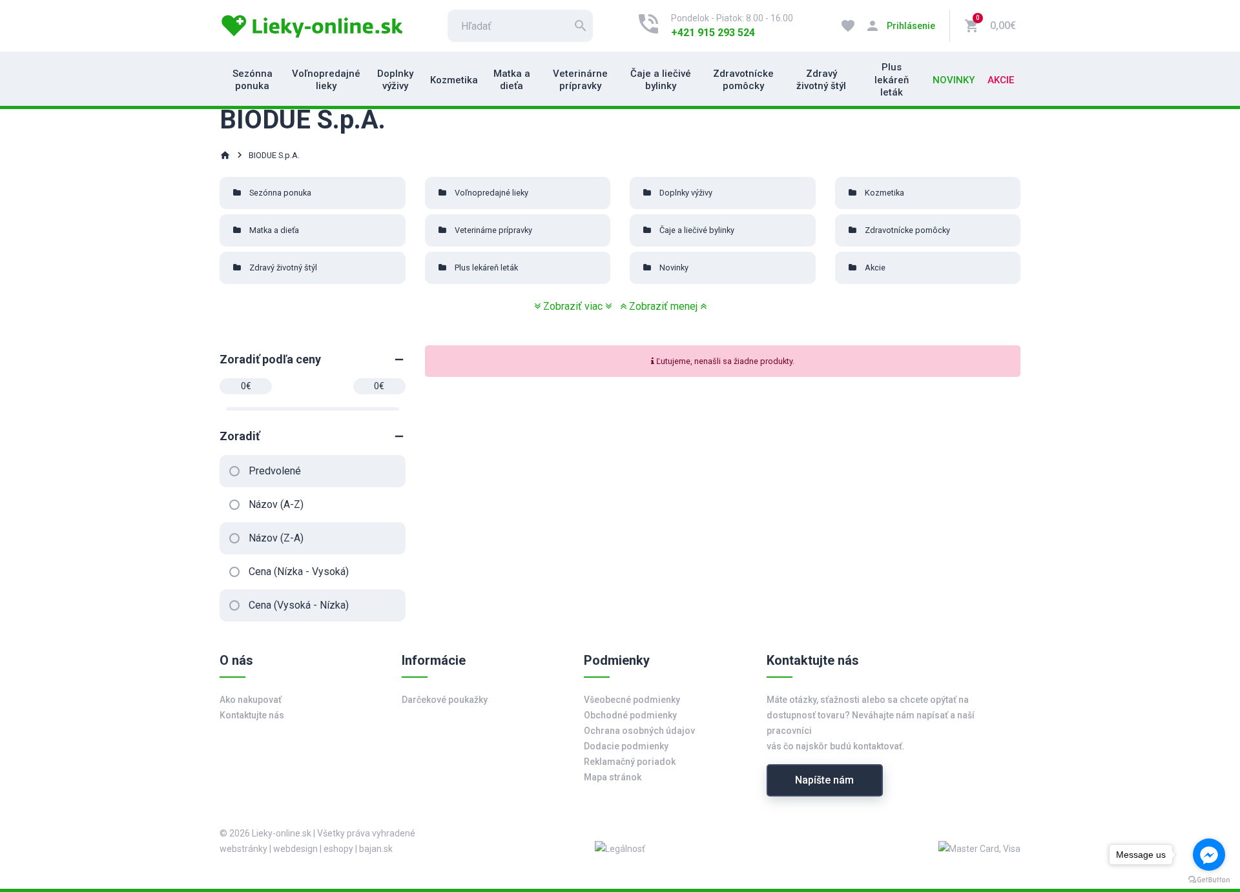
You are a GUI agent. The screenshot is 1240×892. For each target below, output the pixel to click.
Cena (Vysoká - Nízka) (299, 605)
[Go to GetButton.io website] (1209, 879)
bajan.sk (376, 849)
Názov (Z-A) (276, 538)
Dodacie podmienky (626, 746)
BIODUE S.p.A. (274, 155)
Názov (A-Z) (276, 504)
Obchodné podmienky (630, 715)
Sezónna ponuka (252, 80)
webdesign (295, 849)
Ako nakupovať (251, 699)
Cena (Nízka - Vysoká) (299, 571)
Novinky (954, 80)
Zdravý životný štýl (821, 80)
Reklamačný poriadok (630, 761)
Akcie (1000, 80)
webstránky (243, 849)
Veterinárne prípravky (580, 80)
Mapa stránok (612, 777)
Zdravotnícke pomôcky (743, 80)
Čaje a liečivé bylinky (660, 80)
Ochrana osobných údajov (639, 730)
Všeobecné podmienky (632, 699)
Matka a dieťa (511, 80)
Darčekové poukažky (445, 699)
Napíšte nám (824, 780)
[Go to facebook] (1209, 854)
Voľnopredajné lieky (326, 80)
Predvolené (275, 471)
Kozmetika (454, 80)
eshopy (338, 849)
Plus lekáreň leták (891, 79)
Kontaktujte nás (252, 715)
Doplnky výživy (395, 80)
